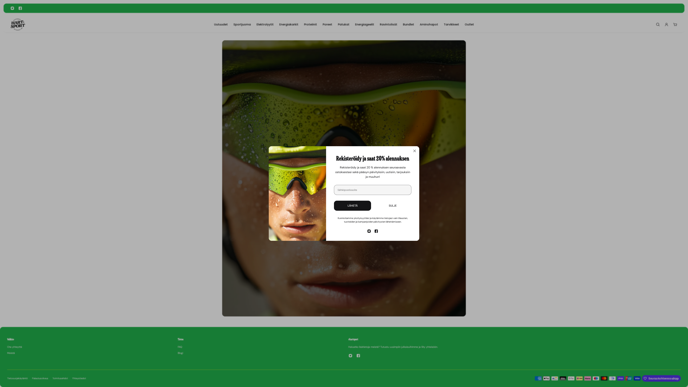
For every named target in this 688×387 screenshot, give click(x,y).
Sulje (393, 205)
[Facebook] (376, 231)
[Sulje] (414, 151)
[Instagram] (369, 231)
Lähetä (353, 205)
